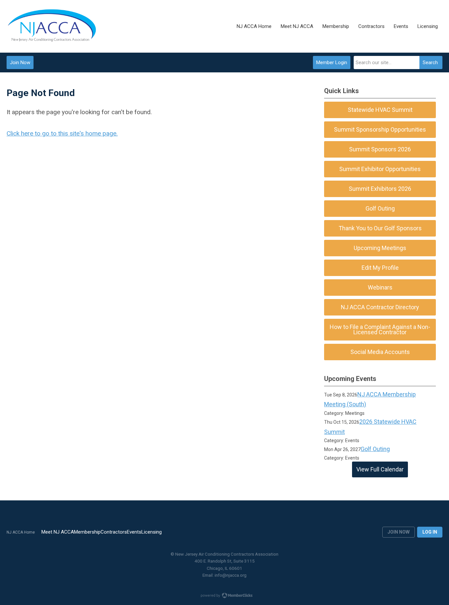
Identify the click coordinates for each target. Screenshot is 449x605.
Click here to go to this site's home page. (62, 133)
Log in (429, 532)
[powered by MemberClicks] (224, 596)
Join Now (20, 62)
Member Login (331, 62)
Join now (399, 532)
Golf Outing (375, 448)
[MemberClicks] (52, 26)
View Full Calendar (380, 469)
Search (430, 62)
